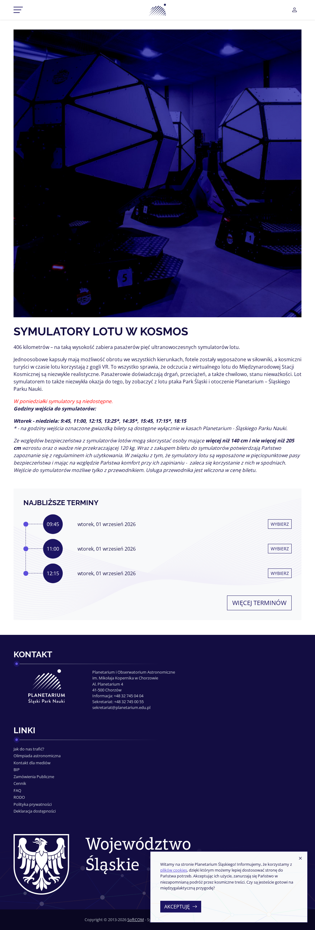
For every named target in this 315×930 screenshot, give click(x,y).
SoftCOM (135, 919)
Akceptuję (177, 906)
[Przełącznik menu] (18, 9)
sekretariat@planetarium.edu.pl (121, 707)
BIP (17, 769)
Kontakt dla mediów (32, 763)
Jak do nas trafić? (29, 749)
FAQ (17, 790)
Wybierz (280, 524)
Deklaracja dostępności (35, 811)
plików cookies (173, 870)
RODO (19, 797)
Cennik (20, 783)
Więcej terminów (259, 603)
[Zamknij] (300, 858)
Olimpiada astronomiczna (37, 755)
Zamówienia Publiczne (34, 776)
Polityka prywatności (33, 804)
